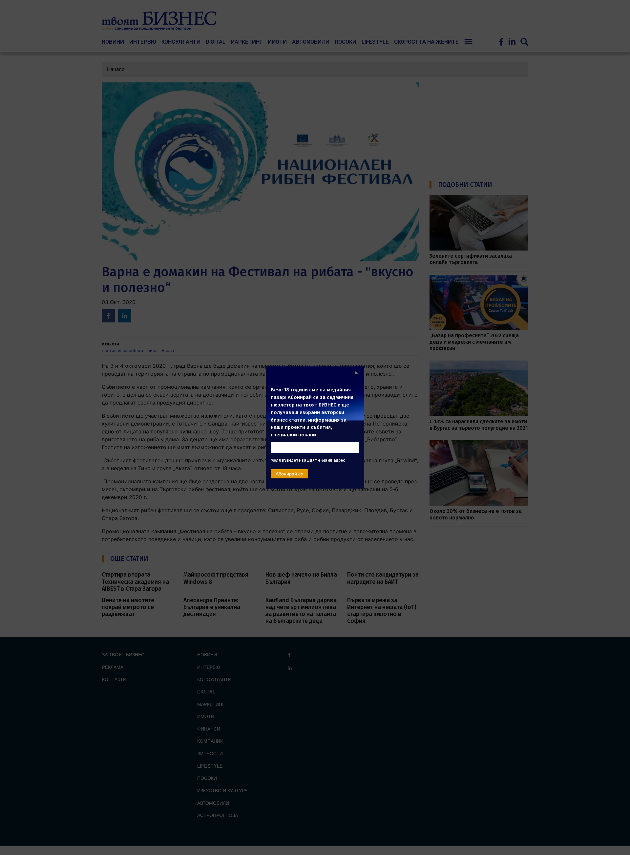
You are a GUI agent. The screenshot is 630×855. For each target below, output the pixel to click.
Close (356, 373)
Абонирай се (289, 484)
